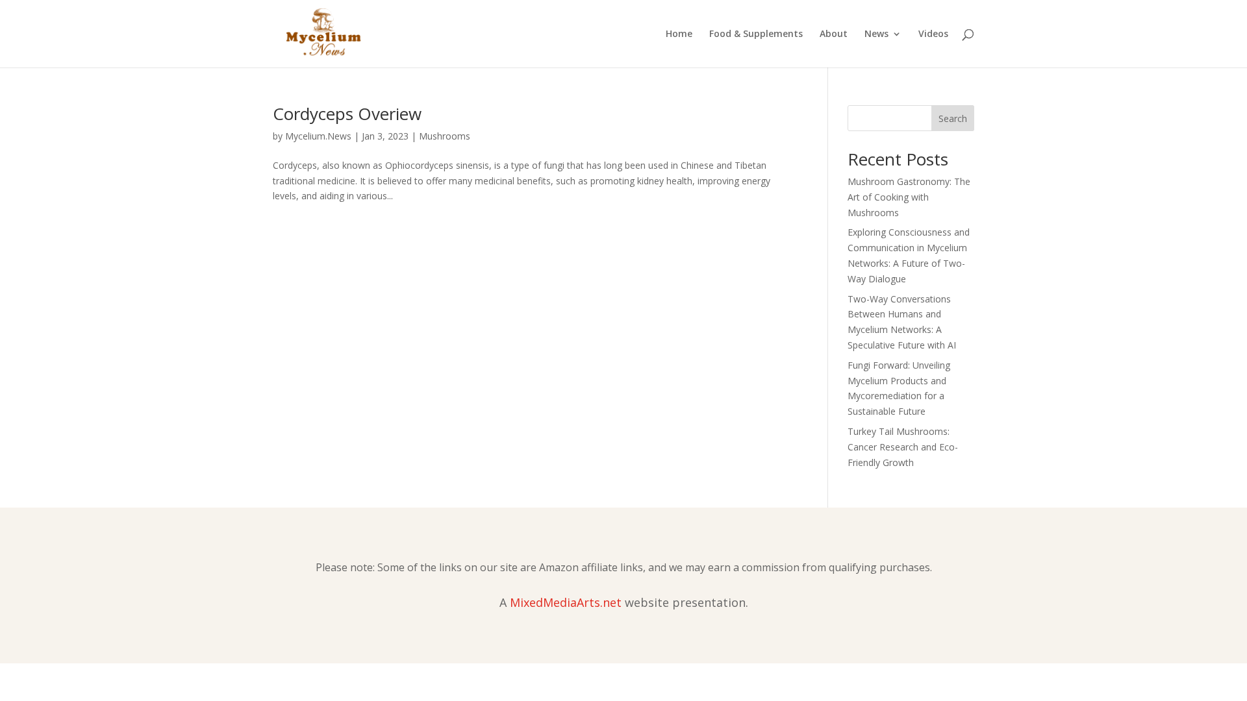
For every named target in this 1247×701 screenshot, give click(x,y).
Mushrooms (444, 136)
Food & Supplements (756, 34)
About (834, 34)
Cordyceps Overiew (347, 113)
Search (952, 118)
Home (679, 34)
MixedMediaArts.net (566, 602)
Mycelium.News (318, 136)
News (876, 34)
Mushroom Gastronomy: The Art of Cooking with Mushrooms (909, 197)
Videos (933, 34)
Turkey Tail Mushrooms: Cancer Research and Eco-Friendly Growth (903, 447)
